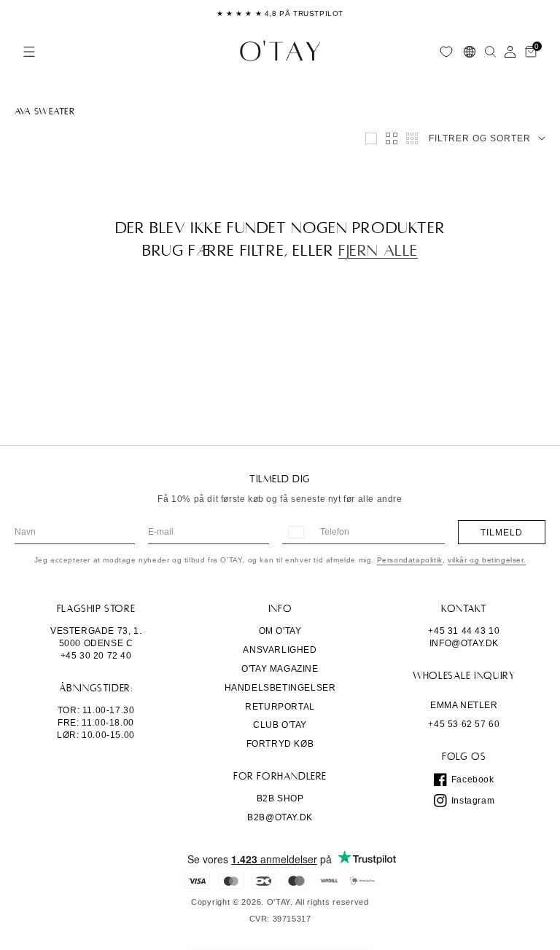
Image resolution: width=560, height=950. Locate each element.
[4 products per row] (391, 138)
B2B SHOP (280, 798)
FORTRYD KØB (280, 744)
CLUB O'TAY (280, 725)
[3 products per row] (371, 138)
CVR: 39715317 (280, 919)
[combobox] (295, 532)
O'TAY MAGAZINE (279, 669)
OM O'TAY (280, 631)
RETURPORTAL (280, 707)
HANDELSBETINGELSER (280, 688)
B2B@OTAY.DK (280, 817)
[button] (29, 52)
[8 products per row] (412, 138)
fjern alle (378, 250)
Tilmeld (502, 532)
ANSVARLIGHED (279, 650)
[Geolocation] (469, 52)
